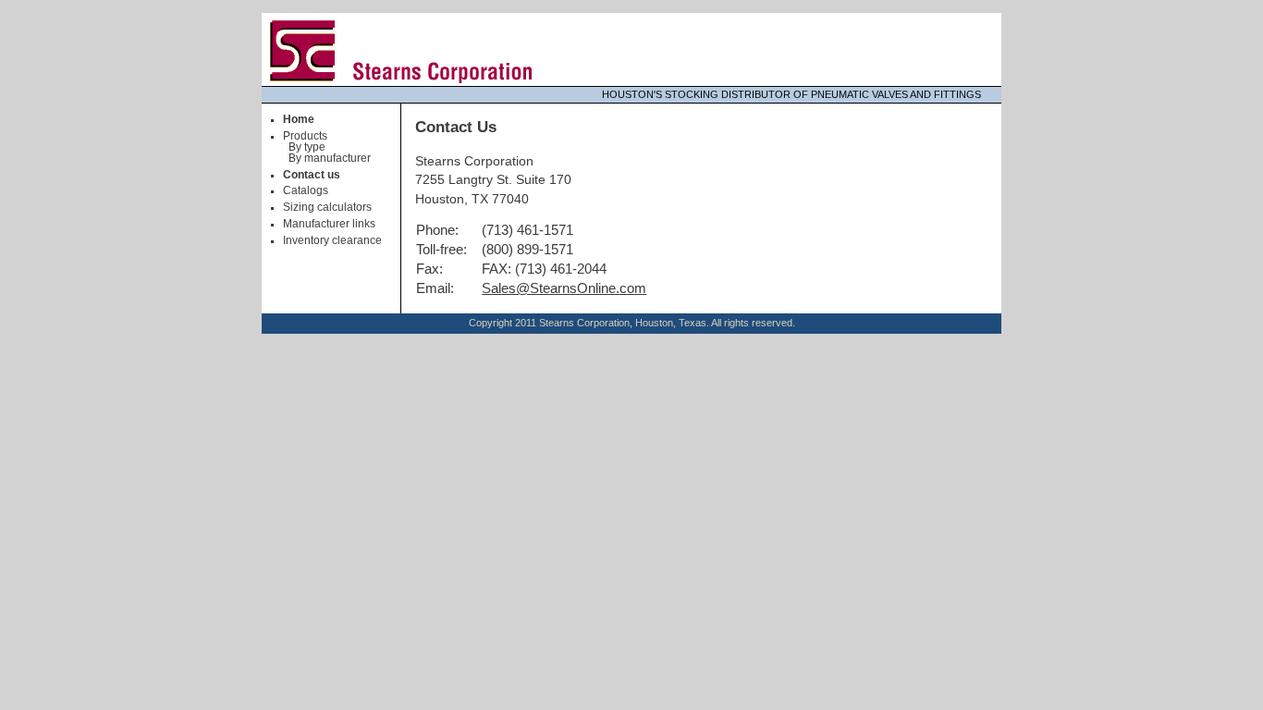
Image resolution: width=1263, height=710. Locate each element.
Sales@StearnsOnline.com (564, 288)
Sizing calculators (327, 207)
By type (306, 147)
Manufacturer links (329, 223)
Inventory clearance (332, 240)
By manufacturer (329, 158)
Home (298, 119)
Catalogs (305, 190)
